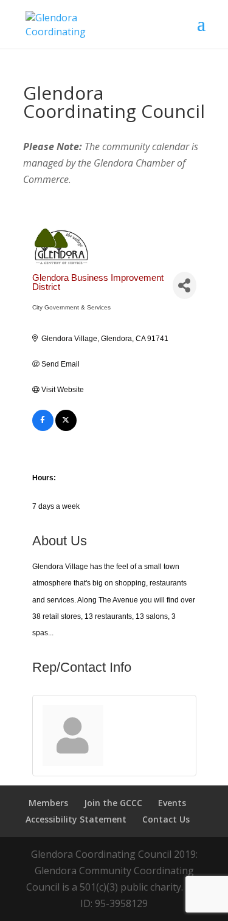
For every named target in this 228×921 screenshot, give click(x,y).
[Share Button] (184, 285)
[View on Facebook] (43, 428)
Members (48, 803)
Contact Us (166, 819)
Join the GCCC (113, 803)
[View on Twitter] (66, 428)
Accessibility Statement (76, 819)
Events (172, 803)
